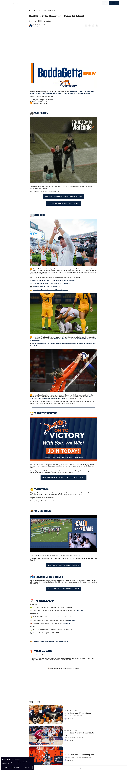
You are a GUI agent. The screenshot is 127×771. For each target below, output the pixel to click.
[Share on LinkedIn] (97, 25)
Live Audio (79, 610)
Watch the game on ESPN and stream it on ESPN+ (49, 286)
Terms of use (22, 762)
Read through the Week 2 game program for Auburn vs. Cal (52, 283)
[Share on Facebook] (86, 25)
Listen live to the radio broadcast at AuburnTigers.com (50, 290)
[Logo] (9, 3)
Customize (17, 767)
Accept (7, 767)
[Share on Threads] (93, 25)
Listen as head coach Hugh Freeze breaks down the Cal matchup (53, 280)
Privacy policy (11, 762)
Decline (27, 767)
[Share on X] (89, 25)
